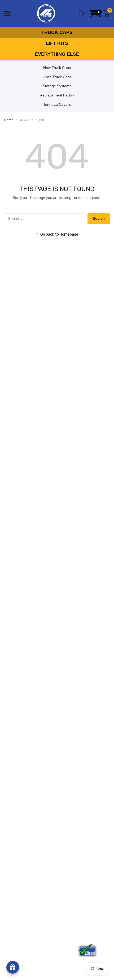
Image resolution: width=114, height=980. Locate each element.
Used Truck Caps (57, 77)
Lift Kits (57, 43)
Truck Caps (57, 32)
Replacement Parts (56, 95)
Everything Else (57, 54)
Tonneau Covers (57, 104)
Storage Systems (57, 86)
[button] (95, 13)
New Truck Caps (57, 67)
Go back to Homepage (59, 234)
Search (99, 218)
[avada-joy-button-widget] (12, 967)
